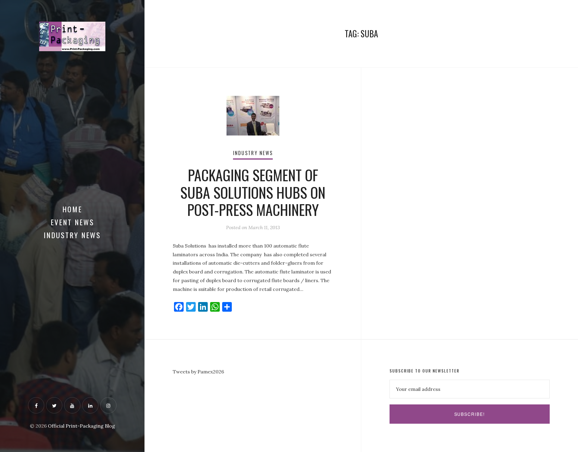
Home (72, 209)
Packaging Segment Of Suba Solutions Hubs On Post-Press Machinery (252, 192)
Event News (72, 222)
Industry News (72, 234)
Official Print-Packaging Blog (81, 426)
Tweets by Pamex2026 (198, 372)
